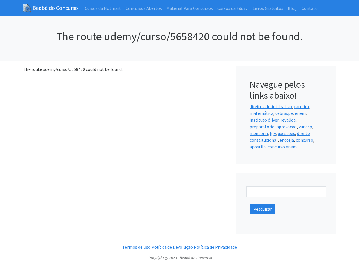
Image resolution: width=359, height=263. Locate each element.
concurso (304, 140)
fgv (273, 133)
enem (300, 113)
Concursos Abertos (144, 8)
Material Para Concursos (189, 8)
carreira (301, 106)
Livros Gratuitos (267, 8)
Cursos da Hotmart (103, 8)
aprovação (287, 126)
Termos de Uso (136, 247)
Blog (292, 8)
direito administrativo (271, 106)
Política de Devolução (172, 247)
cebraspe (284, 113)
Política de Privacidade (215, 247)
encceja (287, 140)
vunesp (305, 126)
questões (286, 133)
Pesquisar (262, 209)
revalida (288, 120)
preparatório (262, 126)
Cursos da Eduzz (232, 8)
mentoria (259, 133)
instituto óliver (264, 120)
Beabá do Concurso (54, 7)
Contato (310, 8)
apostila (258, 147)
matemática (261, 113)
